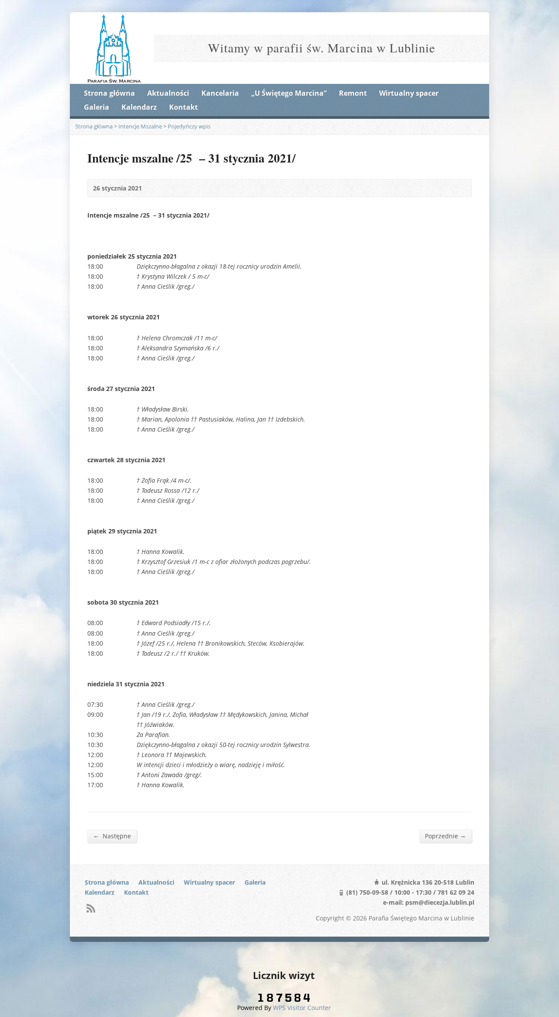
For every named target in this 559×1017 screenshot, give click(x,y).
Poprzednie (445, 835)
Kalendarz (139, 107)
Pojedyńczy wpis (189, 126)
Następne (112, 835)
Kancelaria (220, 93)
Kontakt (183, 107)
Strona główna (109, 93)
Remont (353, 93)
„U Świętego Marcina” (289, 93)
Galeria (96, 107)
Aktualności (168, 93)
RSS (91, 908)
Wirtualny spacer (408, 93)
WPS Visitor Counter (302, 1007)
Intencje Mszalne (140, 126)
